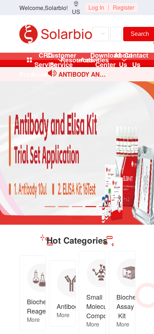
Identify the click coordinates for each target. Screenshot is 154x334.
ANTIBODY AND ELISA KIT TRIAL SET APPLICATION (82, 75)
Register (123, 7)
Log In (96, 7)
